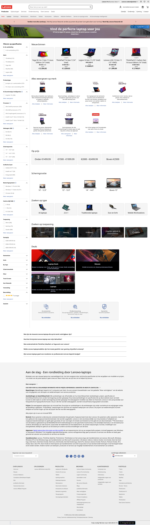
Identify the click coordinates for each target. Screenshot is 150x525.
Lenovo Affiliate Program (19, 488)
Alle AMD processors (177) (4, 110)
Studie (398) (4, 229)
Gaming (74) (4, 226)
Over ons (15, 469)
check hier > (75, 34)
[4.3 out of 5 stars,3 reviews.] (66, 65)
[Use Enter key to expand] (139, 7)
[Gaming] (142, 11)
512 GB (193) (4, 211)
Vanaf (43, 68)
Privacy (59, 517)
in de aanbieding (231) (4, 50)
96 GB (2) (4, 135)
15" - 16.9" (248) (4, 157)
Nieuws (15, 472)
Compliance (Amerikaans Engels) (21, 477)
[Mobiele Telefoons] (72, 16)
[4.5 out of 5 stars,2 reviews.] (89, 62)
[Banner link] (75, 22)
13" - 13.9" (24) (4, 150)
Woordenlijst (80, 507)
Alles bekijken (36, 104)
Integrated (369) (4, 175)
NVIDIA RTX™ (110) (4, 168)
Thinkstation (122, 500)
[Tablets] (43, 16)
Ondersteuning (102, 472)
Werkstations (59, 483)
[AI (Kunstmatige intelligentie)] (107, 16)
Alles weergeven (66, 134)
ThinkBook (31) (4, 62)
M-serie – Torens (123, 486)
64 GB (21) (4, 132)
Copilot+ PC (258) (4, 95)
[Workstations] (29, 16)
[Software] (59, 16)
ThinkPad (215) (4, 58)
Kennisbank (80, 510)
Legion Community (82, 475)
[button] (141, 1)
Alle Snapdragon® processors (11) (4, 113)
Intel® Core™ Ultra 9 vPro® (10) (4, 117)
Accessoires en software (62, 488)
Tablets (57, 475)
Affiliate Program (81, 500)
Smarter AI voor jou (61, 472)
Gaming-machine (60, 477)
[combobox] (59, 7)
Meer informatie (48, 104)
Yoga (120, 480)
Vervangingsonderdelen (62, 497)
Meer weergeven (8, 75)
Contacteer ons (102, 469)
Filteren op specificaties (12, 44)
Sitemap (91, 517)
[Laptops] (11, 16)
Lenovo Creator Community (84, 469)
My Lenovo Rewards (82, 483)
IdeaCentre (122, 494)
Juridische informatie (18, 483)
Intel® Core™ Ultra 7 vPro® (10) (4, 120)
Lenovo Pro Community (83, 472)
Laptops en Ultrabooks (61, 469)
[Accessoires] (52, 16)
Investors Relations (18, 475)
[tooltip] (22, 92)
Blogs (78, 486)
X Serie (120, 472)
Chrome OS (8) (4, 193)
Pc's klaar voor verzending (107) (4, 87)
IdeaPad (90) (4, 69)
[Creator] (149, 11)
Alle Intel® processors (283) (4, 106)
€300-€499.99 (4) (4, 241)
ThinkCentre (122, 488)
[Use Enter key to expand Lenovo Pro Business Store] (119, 2)
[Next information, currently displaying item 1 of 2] (136, 22)
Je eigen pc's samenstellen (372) (4, 83)
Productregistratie (81, 494)
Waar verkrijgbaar (81, 491)
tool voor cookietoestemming (69, 517)
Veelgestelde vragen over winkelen (104, 483)
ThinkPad (121, 475)
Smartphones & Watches (125, 483)
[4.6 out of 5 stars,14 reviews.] (136, 65)
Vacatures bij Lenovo (18, 486)
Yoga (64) (4, 65)
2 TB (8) (4, 204)
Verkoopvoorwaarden (82, 517)
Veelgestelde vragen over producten (104, 478)
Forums (79, 480)
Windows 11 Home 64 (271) (4, 190)
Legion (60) (4, 72)
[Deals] (5, 16)
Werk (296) (4, 223)
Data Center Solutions (61, 486)
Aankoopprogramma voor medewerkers (83, 503)
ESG (14, 480)
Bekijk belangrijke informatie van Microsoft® (48, 430)
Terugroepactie (59, 494)
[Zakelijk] (126, 11)
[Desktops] (19, 16)
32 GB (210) (4, 139)
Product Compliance (82, 497)
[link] (148, 2)
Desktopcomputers (61, 480)
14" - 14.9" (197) (4, 153)
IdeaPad (121, 477)
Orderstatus (101, 475)
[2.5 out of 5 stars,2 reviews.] (43, 65)
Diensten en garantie (61, 491)
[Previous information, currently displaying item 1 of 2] (14, 22)
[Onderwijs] (135, 11)
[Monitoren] (37, 16)
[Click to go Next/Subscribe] (36, 456)
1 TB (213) (4, 208)
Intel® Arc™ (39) (4, 171)
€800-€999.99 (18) (4, 248)
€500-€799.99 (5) (4, 244)
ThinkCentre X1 (123, 491)
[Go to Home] (6, 7)
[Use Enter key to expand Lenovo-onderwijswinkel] (137, 2)
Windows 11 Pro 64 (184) (4, 186)
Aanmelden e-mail (81, 477)
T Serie (120, 469)
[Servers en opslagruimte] (88, 16)
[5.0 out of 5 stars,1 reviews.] (113, 65)
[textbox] (124, 456)
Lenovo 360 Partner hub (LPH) (42, 469)
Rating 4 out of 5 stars (4, 296)
